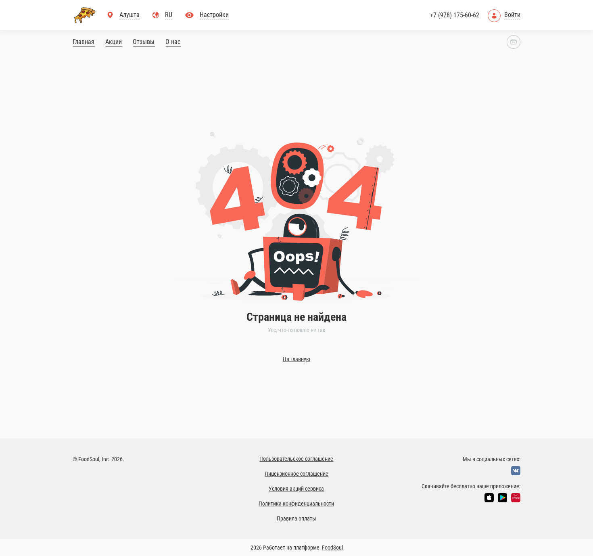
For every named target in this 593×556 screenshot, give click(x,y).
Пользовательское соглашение (296, 459)
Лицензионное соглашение (296, 473)
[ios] (489, 497)
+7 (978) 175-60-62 (454, 15)
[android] (502, 497)
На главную (296, 359)
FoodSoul (332, 547)
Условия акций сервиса (296, 488)
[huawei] (515, 497)
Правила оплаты (296, 518)
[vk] (515, 470)
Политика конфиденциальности (296, 503)
